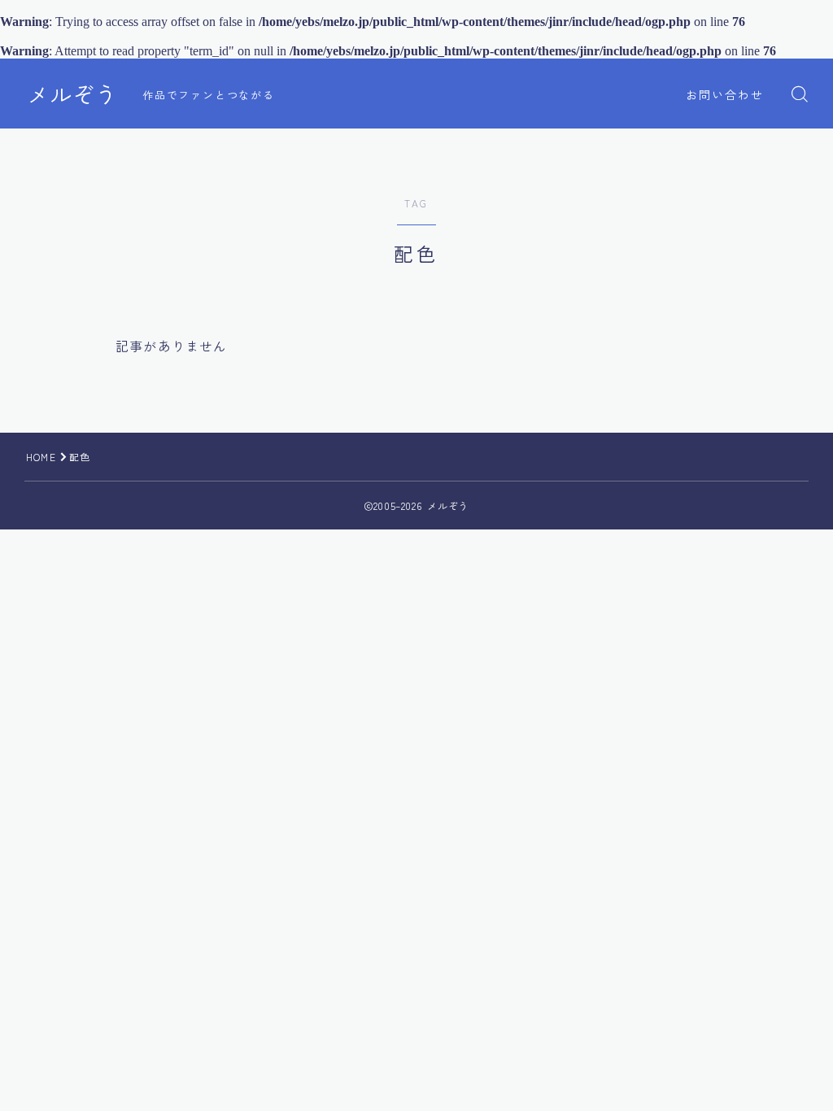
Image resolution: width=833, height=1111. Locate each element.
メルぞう (72, 94)
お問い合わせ (725, 94)
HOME (41, 457)
